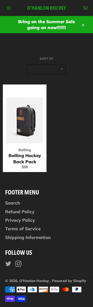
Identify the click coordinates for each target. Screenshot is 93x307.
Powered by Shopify (69, 280)
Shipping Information (28, 237)
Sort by (46, 59)
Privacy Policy (20, 220)
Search (12, 203)
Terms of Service (23, 228)
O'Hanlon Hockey (46, 7)
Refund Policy (19, 211)
